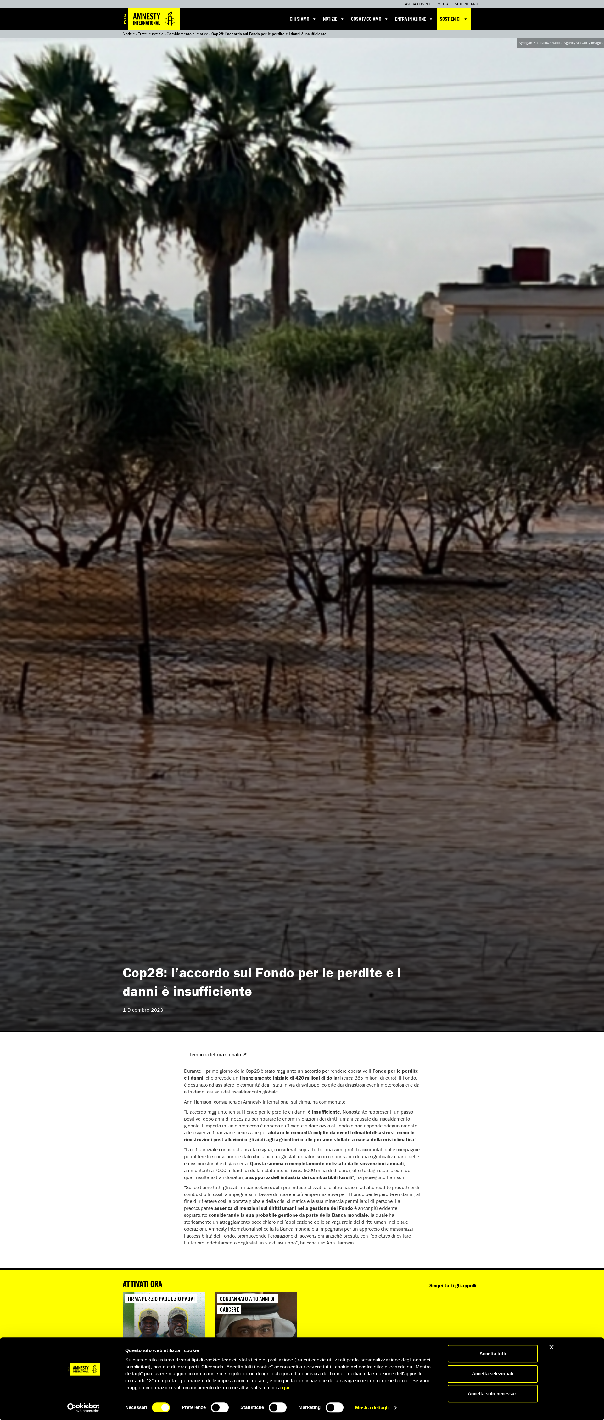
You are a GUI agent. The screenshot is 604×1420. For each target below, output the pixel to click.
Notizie (330, 19)
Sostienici (450, 19)
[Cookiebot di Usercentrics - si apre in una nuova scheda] (83, 1407)
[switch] (220, 1407)
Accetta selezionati (492, 1373)
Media (443, 4)
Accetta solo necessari (492, 1393)
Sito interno (466, 4)
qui (286, 1387)
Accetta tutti (492, 1353)
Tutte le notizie (151, 33)
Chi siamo (299, 19)
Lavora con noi (417, 4)
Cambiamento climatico (187, 33)
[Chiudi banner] (551, 1347)
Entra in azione (410, 19)
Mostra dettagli (372, 1407)
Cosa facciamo (366, 19)
